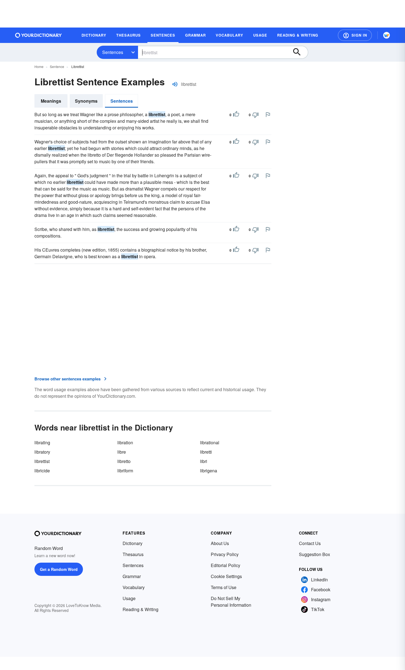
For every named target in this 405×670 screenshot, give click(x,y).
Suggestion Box (314, 554)
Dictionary (132, 543)
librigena (208, 470)
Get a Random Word (59, 569)
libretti (206, 452)
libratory (42, 452)
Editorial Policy (225, 565)
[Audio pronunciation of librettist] (175, 84)
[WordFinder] (386, 35)
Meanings (51, 101)
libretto (124, 461)
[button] (355, 35)
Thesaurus (133, 554)
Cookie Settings (226, 576)
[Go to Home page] (38, 35)
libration (125, 442)
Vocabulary (134, 587)
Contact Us (310, 543)
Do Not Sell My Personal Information (231, 601)
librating (42, 442)
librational (209, 442)
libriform (125, 470)
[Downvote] (255, 114)
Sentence (57, 66)
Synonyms (86, 101)
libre (121, 452)
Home (39, 66)
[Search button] (299, 52)
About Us (220, 543)
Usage (129, 598)
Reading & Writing (140, 609)
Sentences (112, 52)
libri (203, 461)
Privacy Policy (225, 554)
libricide (42, 470)
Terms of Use (223, 587)
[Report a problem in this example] (267, 114)
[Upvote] (236, 114)
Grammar (132, 576)
